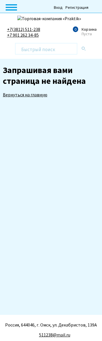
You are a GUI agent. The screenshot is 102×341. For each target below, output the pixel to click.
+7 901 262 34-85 (23, 35)
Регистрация (76, 7)
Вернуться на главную (25, 94)
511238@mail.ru (54, 335)
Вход (58, 7)
